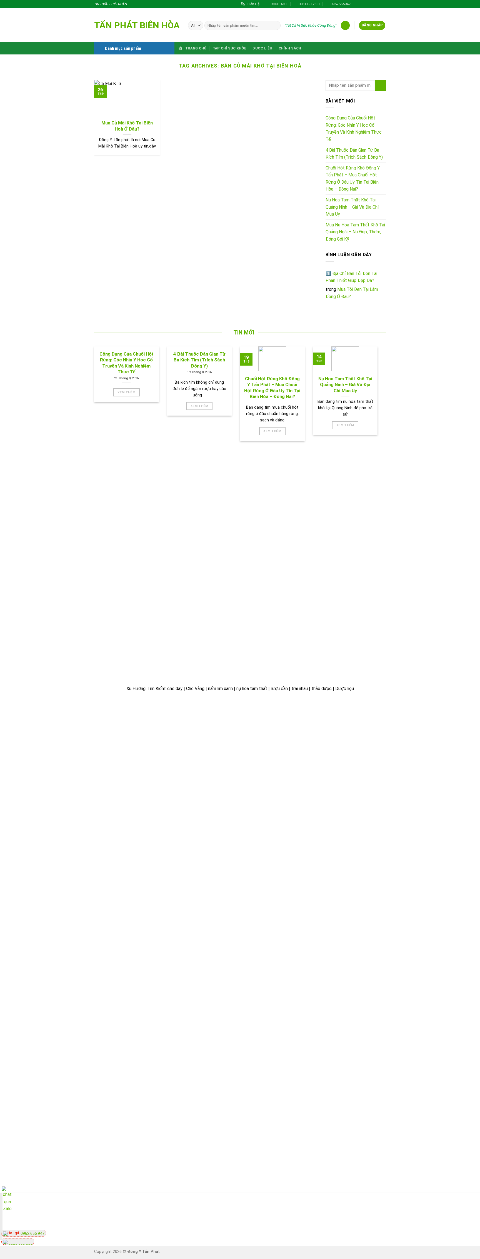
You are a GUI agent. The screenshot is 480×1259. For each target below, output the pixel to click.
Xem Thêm (126, 392)
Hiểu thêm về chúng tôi (272, 805)
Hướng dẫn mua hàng (365, 720)
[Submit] (380, 85)
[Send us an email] (372, 4)
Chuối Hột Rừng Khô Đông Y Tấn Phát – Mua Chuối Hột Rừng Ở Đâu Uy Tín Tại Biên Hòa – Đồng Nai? (353, 178)
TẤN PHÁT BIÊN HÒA (137, 25)
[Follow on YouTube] (384, 1217)
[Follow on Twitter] (367, 4)
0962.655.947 (125, 741)
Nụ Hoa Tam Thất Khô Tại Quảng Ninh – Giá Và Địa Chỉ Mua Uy (352, 207)
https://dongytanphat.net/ (122, 748)
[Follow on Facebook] (356, 4)
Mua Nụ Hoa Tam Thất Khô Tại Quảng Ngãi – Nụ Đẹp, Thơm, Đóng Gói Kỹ (355, 232)
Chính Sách (290, 48)
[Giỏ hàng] (345, 25)
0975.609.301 (155, 741)
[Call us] (354, 1217)
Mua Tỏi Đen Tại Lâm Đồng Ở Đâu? (352, 293)
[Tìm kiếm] (275, 25)
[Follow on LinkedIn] (383, 4)
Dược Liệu (262, 48)
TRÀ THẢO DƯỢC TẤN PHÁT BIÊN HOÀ (138, 708)
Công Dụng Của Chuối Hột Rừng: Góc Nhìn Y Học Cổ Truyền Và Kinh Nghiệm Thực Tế (354, 128)
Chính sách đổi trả (362, 745)
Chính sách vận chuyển (272, 831)
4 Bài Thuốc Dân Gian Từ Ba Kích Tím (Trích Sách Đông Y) (354, 154)
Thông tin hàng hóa (363, 804)
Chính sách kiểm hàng (365, 732)
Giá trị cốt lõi (262, 792)
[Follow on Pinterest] (377, 4)
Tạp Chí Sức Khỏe (229, 48)
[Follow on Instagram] (362, 4)
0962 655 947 (32, 1233)
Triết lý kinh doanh (267, 753)
